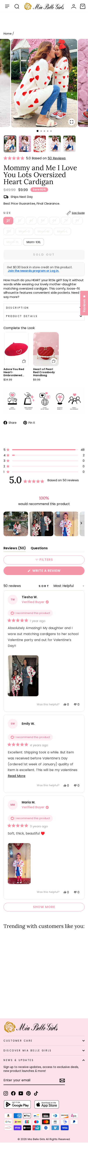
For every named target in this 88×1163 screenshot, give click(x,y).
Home (7, 34)
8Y (77, 221)
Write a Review (54, 571)
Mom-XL (13, 242)
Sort (45, 586)
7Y (66, 221)
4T (31, 221)
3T (19, 221)
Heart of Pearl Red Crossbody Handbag (44, 372)
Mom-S (24, 231)
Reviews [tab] (14, 549)
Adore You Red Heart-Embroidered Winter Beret (13, 373)
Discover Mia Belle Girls (27, 1050)
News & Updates (18, 1060)
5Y (43, 221)
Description (17, 307)
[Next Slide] (81, 524)
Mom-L (62, 231)
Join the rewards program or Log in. (33, 271)
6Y (54, 221)
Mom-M (43, 231)
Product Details (22, 316)
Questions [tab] (39, 549)
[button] (14, 158)
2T (8, 221)
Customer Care (18, 1040)
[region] (44, 524)
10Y (9, 231)
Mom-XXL (34, 242)
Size (44, 213)
